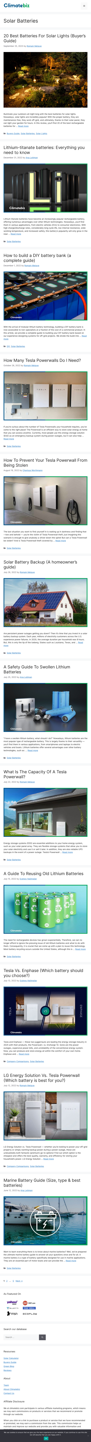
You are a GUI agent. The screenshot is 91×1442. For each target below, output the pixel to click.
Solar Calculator (11, 1358)
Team (6, 1385)
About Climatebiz (12, 1389)
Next (19, 1281)
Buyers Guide (13, 133)
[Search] (42, 1337)
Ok (46, 1438)
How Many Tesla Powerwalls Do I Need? (42, 360)
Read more (23, 126)
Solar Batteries (28, 133)
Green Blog (9, 1366)
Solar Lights (41, 133)
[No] (88, 1436)
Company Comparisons (18, 1061)
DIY (8, 346)
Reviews (7, 1370)
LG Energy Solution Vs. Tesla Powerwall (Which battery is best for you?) (42, 1078)
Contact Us (9, 1393)
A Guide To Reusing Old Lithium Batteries (43, 873)
